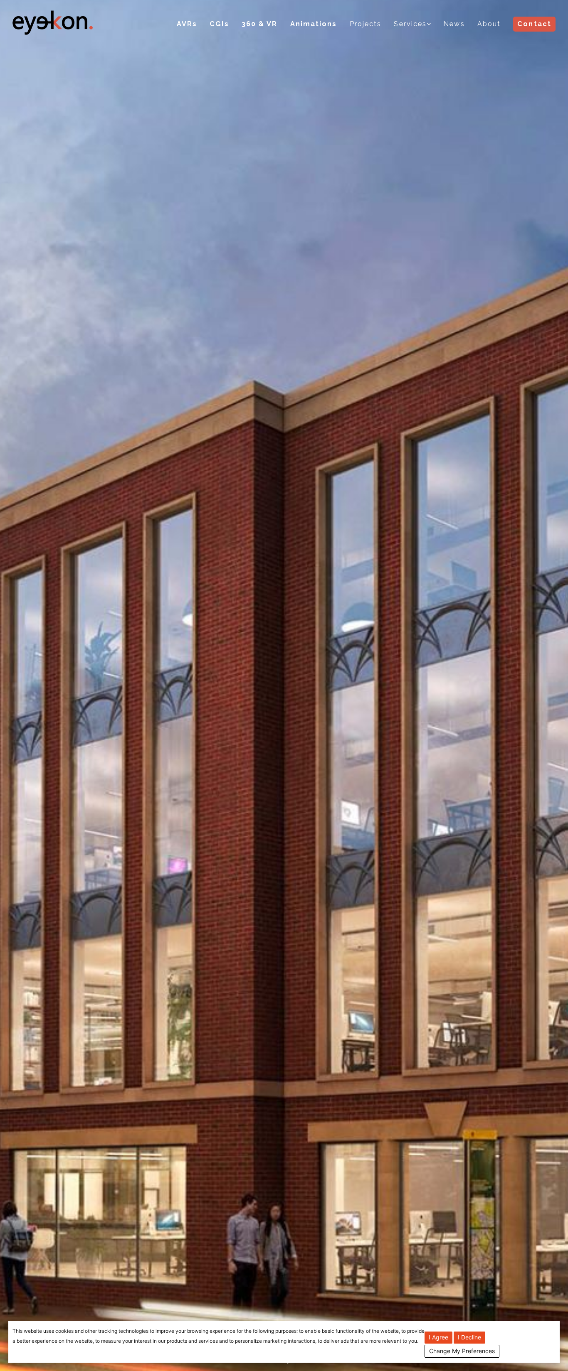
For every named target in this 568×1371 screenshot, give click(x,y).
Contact (534, 24)
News (453, 24)
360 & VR (260, 24)
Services (410, 24)
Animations (313, 24)
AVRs (187, 24)
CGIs (219, 24)
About (489, 24)
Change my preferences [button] (462, 1350)
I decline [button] (469, 1337)
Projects (366, 24)
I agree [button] (438, 1337)
